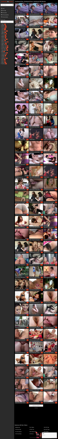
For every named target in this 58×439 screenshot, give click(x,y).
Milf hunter (4, 33)
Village (3, 32)
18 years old (4, 47)
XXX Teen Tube (18, 429)
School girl (4, 39)
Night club (3, 44)
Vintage (3, 55)
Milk (3, 51)
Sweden (3, 56)
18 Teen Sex (32, 429)
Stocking (4, 63)
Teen (3, 29)
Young (3, 28)
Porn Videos (32, 427)
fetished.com (17, 427)
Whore (3, 62)
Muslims (3, 25)
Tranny (3, 35)
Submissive (4, 58)
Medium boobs (4, 41)
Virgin (3, 24)
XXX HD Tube (46, 427)
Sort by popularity (5, 14)
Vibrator (3, 37)
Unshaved (4, 54)
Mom (3, 59)
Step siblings (4, 50)
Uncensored (4, 52)
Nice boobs (4, 48)
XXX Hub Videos (18, 433)
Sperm (3, 40)
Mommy (4, 26)
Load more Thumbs (36, 405)
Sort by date (4, 12)
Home (3, 8)
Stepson (4, 43)
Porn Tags (4, 10)
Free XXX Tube (46, 429)
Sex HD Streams (18, 431)
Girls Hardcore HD (33, 431)
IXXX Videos (46, 431)
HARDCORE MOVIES (7, 1)
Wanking (3, 36)
